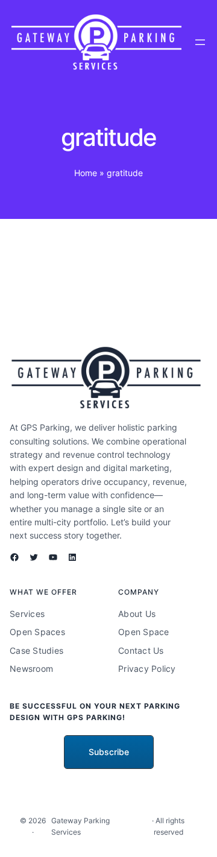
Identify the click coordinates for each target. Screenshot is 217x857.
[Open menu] (200, 42)
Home (85, 173)
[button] (109, 752)
